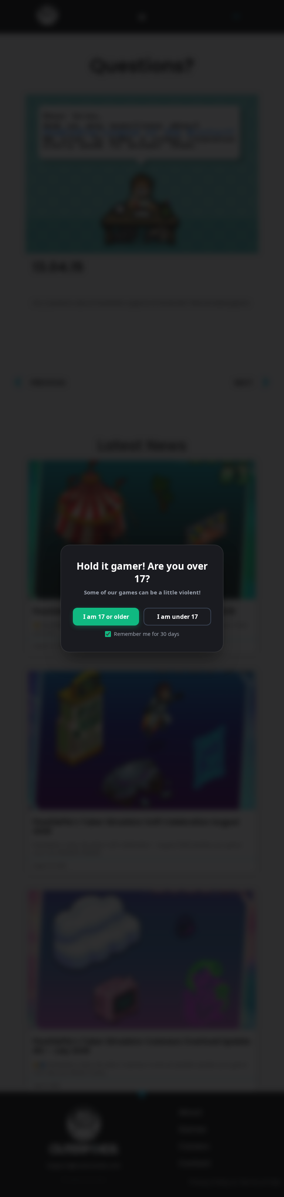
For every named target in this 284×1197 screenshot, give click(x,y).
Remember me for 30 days (146, 634)
